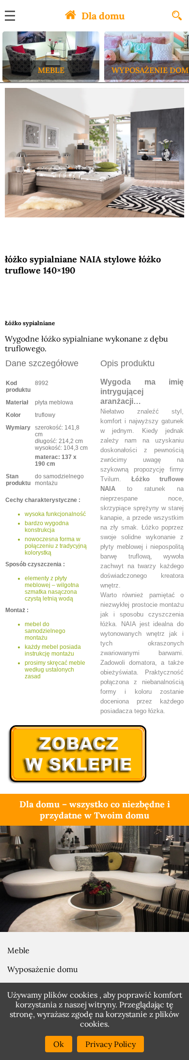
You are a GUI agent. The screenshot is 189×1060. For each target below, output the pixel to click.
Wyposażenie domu (42, 969)
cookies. (95, 1024)
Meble (18, 950)
